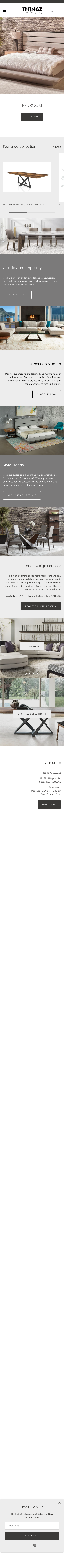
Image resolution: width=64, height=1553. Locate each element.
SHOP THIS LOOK (46, 394)
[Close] (59, 1502)
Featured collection (19, 146)
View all (56, 146)
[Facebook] (29, 1544)
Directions (49, 804)
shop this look (17, 294)
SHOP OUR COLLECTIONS (22, 495)
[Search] (52, 11)
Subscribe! (32, 1535)
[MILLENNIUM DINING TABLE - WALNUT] (27, 177)
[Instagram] (34, 1544)
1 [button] (24, 132)
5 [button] (39, 132)
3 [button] (31, 132)
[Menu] (4, 10)
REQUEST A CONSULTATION (40, 606)
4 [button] (35, 132)
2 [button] (28, 132)
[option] (32, 74)
